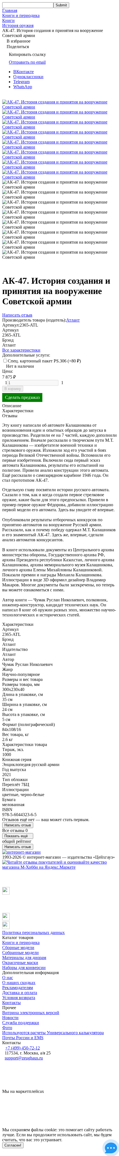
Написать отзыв (17, 825)
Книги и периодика (21, 15)
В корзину (12, 389)
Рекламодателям (17, 987)
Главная (9, 10)
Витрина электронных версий (30, 1012)
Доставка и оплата (19, 992)
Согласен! (12, 1145)
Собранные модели (20, 952)
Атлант (73, 320)
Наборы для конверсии (24, 967)
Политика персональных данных (33, 932)
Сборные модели (18, 947)
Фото (7, 1027)
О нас (7, 977)
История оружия (17, 25)
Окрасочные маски (20, 962)
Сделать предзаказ (22, 397)
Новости (10, 1017)
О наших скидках (18, 982)
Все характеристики (21, 350)
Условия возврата (18, 997)
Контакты (11, 1002)
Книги (8, 20)
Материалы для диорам (24, 957)
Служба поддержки (20, 1022)
